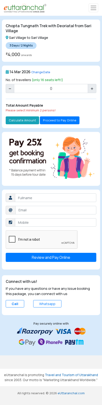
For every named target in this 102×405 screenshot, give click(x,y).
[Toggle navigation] (93, 7)
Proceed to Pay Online (59, 120)
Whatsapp (47, 303)
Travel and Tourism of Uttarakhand (71, 375)
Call (15, 303)
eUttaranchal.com (71, 393)
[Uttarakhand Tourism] (25, 8)
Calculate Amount (22, 120)
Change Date (40, 72)
